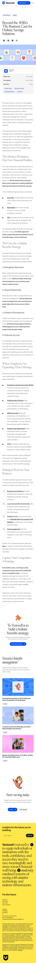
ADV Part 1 (5, 899)
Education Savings (19, 88)
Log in (11, 809)
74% (8, 217)
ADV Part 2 (5, 901)
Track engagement (13, 529)
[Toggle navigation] (33, 3)
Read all (20, 950)
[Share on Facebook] (4, 40)
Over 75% (10, 198)
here (3, 546)
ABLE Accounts (12, 413)
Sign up (29, 835)
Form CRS (5, 903)
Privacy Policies (6, 904)
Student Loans (8, 88)
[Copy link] (16, 40)
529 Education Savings (15, 400)
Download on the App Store (9, 916)
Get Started (22, 3)
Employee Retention (9, 91)
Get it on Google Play (7, 917)
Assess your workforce (15, 491)
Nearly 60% (11, 207)
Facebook (5, 912)
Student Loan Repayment (16, 428)
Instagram (5, 910)
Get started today (16, 644)
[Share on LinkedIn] (8, 40)
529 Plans (19, 91)
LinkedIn (4, 909)
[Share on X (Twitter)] (12, 40)
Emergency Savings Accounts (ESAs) (20, 385)
